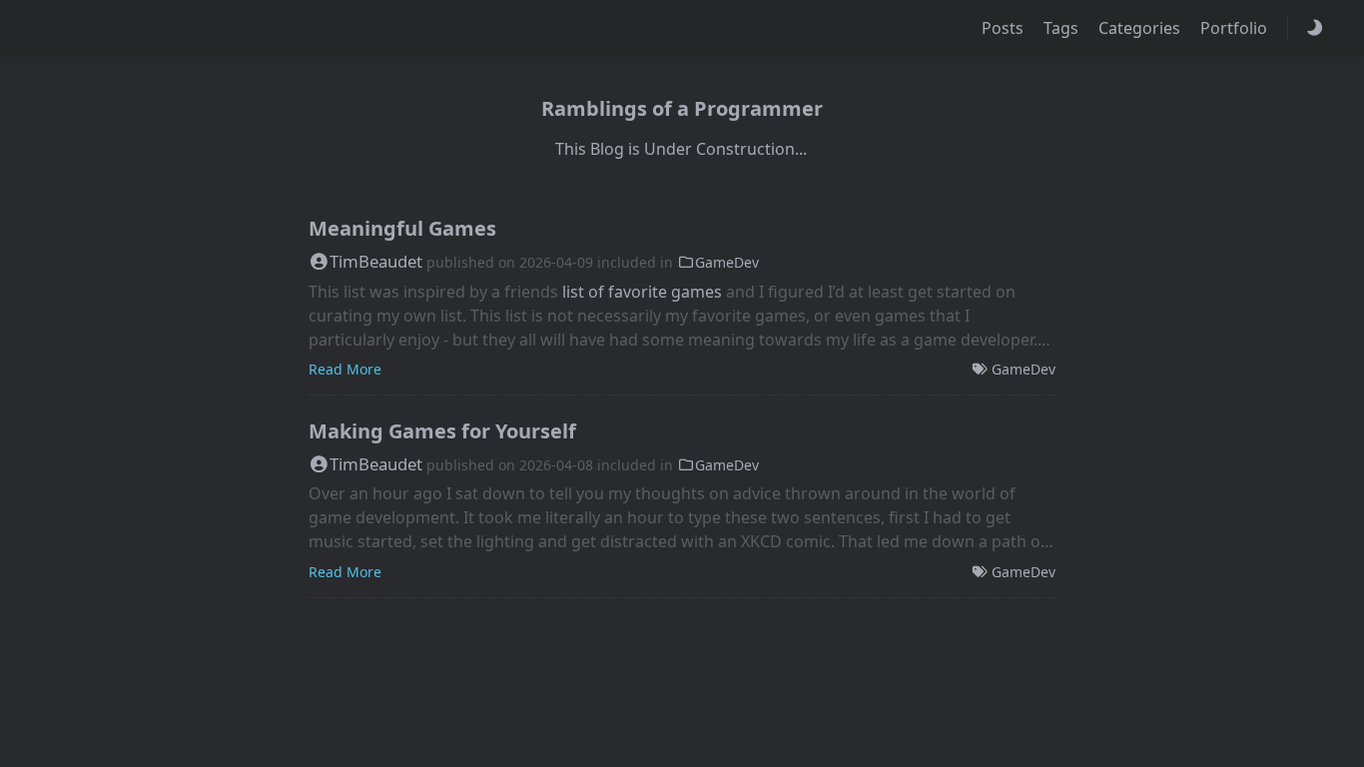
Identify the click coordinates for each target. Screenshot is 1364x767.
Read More (345, 369)
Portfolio (1235, 28)
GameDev (727, 262)
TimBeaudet (376, 261)
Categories (1141, 28)
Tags (1062, 28)
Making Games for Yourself (442, 430)
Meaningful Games (402, 228)
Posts (1004, 28)
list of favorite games (642, 292)
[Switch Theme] (1314, 28)
